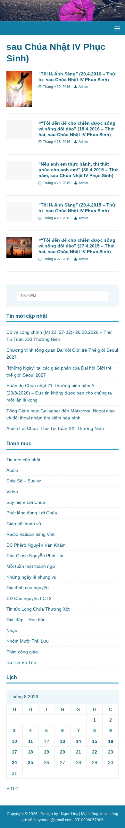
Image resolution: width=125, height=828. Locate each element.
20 (62, 751)
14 (78, 741)
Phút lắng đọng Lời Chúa (31, 512)
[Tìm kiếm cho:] (62, 295)
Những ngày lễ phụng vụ (31, 577)
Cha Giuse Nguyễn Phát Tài (34, 555)
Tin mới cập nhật (23, 459)
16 (110, 741)
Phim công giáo (22, 651)
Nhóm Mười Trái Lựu (27, 641)
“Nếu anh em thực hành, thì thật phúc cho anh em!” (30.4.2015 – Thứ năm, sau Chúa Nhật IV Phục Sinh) (78, 169)
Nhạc (11, 630)
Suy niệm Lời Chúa (25, 502)
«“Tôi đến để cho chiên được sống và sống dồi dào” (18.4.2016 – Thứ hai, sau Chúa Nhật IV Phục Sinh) (76, 129)
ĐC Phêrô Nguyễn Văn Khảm (36, 545)
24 (14, 762)
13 (62, 741)
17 (14, 751)
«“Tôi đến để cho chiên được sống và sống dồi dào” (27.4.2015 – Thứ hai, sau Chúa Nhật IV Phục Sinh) (76, 246)
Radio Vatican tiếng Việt (30, 534)
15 (94, 741)
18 (30, 751)
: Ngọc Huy (68, 814)
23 (110, 751)
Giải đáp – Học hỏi (25, 619)
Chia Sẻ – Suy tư (23, 480)
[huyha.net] (62, 17)
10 (14, 741)
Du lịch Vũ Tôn (21, 662)
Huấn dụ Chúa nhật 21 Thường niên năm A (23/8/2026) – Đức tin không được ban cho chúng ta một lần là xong (59, 392)
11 (30, 741)
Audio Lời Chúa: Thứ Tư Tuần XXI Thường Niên (55, 428)
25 (30, 762)
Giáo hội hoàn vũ (23, 523)
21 (78, 751)
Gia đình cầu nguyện (27, 587)
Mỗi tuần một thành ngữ (30, 566)
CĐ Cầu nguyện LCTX (29, 598)
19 (46, 751)
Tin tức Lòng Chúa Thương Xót (38, 609)
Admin (83, 87)
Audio (12, 470)
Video (12, 491)
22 (94, 751)
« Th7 (12, 788)
